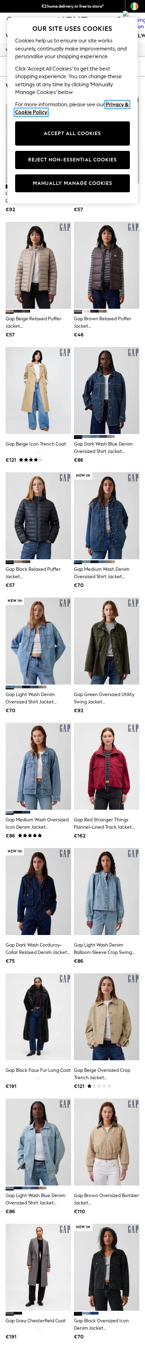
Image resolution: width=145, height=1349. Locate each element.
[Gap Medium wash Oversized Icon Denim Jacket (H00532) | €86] (38, 766)
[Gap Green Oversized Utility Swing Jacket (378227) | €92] (106, 640)
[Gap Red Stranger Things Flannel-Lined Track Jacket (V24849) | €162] (106, 766)
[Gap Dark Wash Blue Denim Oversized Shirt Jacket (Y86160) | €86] (106, 390)
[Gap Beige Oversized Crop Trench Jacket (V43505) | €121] (106, 1016)
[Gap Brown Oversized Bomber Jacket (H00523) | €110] (106, 1142)
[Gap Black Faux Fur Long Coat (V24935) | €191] (38, 1016)
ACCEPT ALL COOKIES (72, 133)
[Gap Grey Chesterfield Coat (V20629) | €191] (38, 1267)
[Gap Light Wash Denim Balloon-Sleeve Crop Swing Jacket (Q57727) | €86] (106, 891)
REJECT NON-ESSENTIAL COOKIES (72, 160)
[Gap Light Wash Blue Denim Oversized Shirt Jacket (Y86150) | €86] (38, 1142)
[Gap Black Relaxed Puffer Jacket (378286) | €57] (38, 515)
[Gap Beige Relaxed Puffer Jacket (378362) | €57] (38, 265)
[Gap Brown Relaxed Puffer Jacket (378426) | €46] (106, 265)
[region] (72, 110)
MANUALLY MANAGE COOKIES (72, 183)
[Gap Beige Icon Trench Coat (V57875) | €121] (38, 390)
